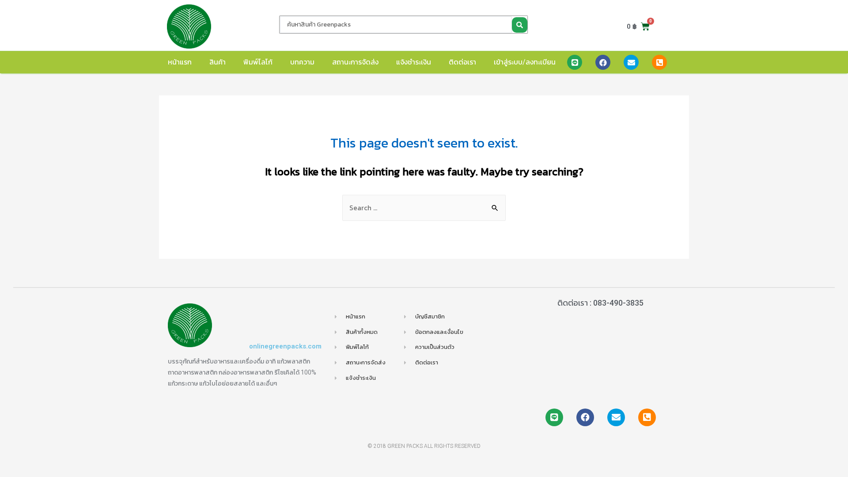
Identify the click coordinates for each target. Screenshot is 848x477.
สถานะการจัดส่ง (355, 62)
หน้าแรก (180, 62)
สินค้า (217, 62)
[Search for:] (424, 207)
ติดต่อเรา (462, 62)
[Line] (574, 62)
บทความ (302, 62)
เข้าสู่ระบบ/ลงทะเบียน (525, 62)
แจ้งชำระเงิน (413, 62)
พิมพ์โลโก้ (258, 62)
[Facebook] (602, 62)
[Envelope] (631, 62)
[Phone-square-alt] (659, 62)
